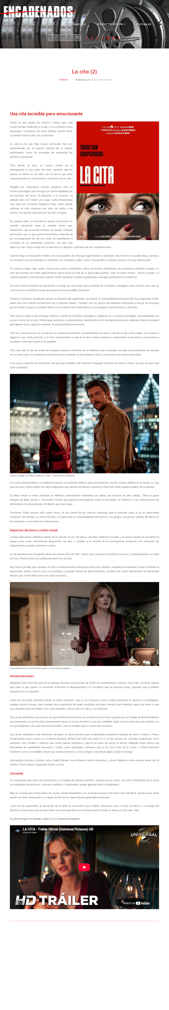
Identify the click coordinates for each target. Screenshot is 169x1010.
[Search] (78, 37)
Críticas (63, 79)
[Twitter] (97, 38)
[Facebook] (86, 38)
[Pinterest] (118, 38)
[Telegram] (108, 38)
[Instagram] (102, 38)
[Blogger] (92, 38)
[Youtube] (113, 38)
